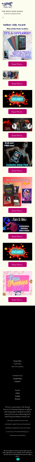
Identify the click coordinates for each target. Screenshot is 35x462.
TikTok (17, 393)
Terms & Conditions (17, 366)
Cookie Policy (17, 364)
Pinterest (17, 399)
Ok (18, 459)
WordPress (22, 435)
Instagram (17, 381)
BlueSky (17, 390)
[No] (33, 455)
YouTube (17, 396)
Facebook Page (17, 378)
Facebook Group (17, 375)
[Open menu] (3, 17)
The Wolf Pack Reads (12, 11)
